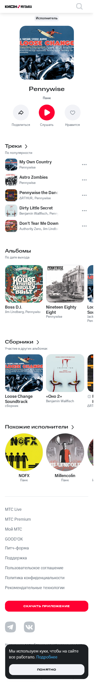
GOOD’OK (14, 539)
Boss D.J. (13, 307)
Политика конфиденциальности (34, 578)
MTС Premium (18, 519)
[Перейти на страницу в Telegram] (10, 627)
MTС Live (13, 509)
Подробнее (46, 657)
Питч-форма (17, 548)
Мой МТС (13, 529)
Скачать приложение (46, 606)
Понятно (46, 670)
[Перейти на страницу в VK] (29, 627)
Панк (47, 98)
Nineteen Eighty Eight (61, 310)
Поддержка (16, 558)
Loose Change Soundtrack (19, 399)
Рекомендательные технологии (34, 588)
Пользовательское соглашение (34, 568)
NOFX (24, 475)
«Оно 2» (54, 396)
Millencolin (65, 475)
